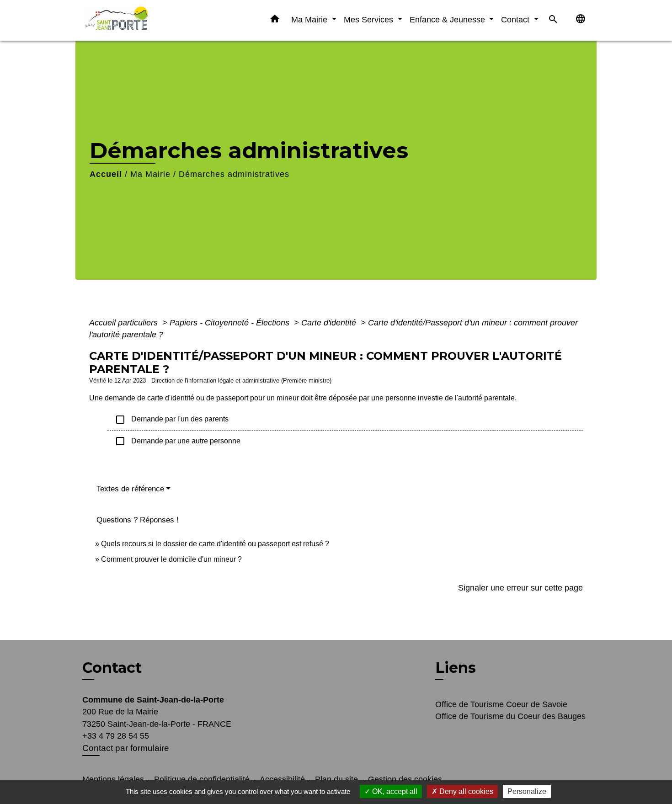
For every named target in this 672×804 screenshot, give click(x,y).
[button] (275, 21)
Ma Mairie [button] (310, 19)
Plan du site (336, 779)
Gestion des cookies (405, 779)
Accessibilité (282, 779)
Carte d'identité (329, 322)
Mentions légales (113, 779)
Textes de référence (130, 489)
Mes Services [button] (369, 19)
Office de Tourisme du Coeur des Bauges (510, 716)
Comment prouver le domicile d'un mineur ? (171, 559)
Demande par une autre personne (177, 441)
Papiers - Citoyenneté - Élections (231, 322)
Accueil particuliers (124, 322)
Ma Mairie (150, 174)
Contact (112, 667)
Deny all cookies (465, 791)
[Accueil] (139, 20)
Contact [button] (516, 19)
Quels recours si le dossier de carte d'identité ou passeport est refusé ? (215, 544)
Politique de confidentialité (202, 779)
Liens (455, 667)
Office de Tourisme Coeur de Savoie (501, 704)
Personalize (526, 791)
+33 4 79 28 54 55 (115, 735)
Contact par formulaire (125, 748)
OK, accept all (393, 791)
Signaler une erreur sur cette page (520, 587)
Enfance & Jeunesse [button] (448, 19)
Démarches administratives (234, 174)
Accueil (106, 174)
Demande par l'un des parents (172, 419)
